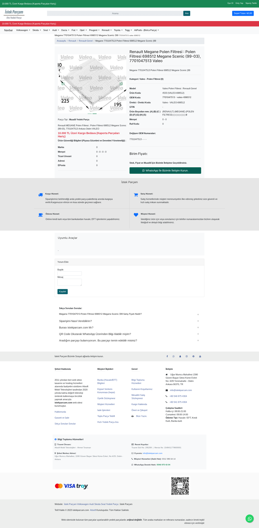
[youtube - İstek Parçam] (201, 356)
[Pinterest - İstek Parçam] (194, 356)
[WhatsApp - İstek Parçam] (175, 356)
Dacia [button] (64, 30)
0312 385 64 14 (168, 459)
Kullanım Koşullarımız (142, 389)
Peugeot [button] (93, 30)
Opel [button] (82, 30)
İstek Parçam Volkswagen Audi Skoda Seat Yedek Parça (91, 504)
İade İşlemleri (103, 410)
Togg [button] (127, 30)
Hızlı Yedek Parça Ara (107, 422)
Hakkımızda (60, 411)
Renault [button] (106, 30)
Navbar (8, 30)
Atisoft (93, 510)
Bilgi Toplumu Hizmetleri (138, 381)
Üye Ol (230, 3)
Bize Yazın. (141, 416)
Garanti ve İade (62, 417)
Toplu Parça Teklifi (106, 416)
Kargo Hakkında (139, 404)
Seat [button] (45, 30)
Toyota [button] (117, 30)
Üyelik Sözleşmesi (106, 398)
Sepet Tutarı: (243, 13)
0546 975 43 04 (163, 464)
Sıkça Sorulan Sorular (65, 423)
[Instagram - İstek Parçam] (188, 356)
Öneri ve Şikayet (139, 410)
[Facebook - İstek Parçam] (168, 356)
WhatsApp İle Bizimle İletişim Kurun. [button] (167, 170)
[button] (92, 84)
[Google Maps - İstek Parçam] (181, 356)
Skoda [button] (36, 30)
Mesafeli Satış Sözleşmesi (138, 397)
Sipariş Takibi (251, 3)
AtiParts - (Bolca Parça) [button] (145, 30)
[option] (92, 84)
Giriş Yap (239, 3)
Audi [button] (54, 30)
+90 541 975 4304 (178, 402)
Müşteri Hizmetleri (106, 404)
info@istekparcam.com (152, 453)
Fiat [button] (74, 30)
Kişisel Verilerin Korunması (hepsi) (106, 391)
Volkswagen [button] (22, 30)
